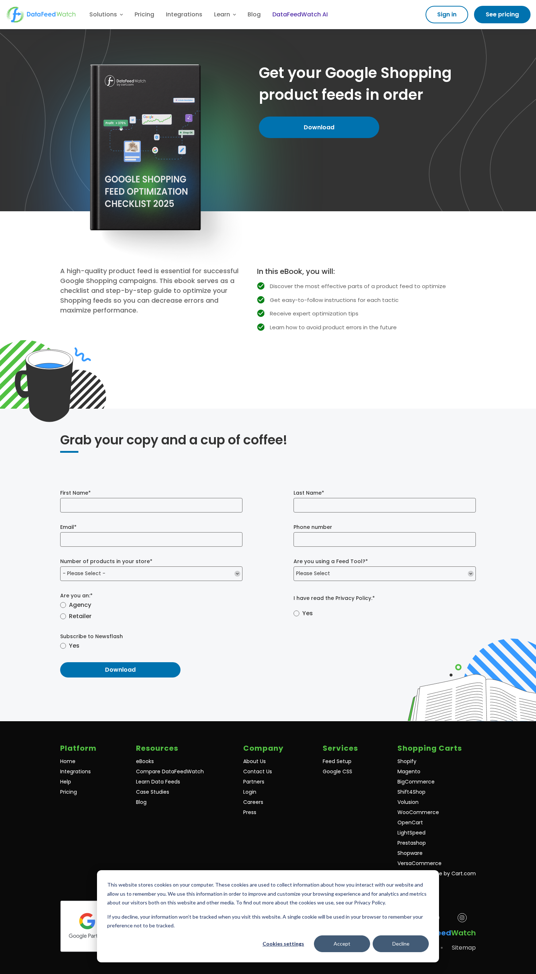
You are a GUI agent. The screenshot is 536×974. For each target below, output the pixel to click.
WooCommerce (418, 812)
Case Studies (152, 792)
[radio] (151, 605)
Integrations (184, 14)
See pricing (502, 14)
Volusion (408, 802)
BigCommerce (416, 781)
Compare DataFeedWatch (170, 771)
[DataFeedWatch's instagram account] (462, 917)
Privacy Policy (353, 598)
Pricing (144, 14)
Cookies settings (283, 943)
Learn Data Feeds (158, 781)
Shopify (406, 761)
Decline (400, 943)
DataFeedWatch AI (300, 14)
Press (249, 812)
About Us (254, 761)
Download (319, 127)
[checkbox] (151, 611)
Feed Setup (337, 761)
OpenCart (410, 822)
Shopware (410, 853)
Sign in (447, 14)
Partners (253, 781)
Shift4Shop (411, 792)
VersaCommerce (419, 863)
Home (67, 761)
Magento (408, 771)
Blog (254, 14)
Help (65, 781)
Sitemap (464, 947)
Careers (253, 802)
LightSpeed (411, 832)
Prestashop (411, 843)
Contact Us (257, 771)
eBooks (145, 761)
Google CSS (337, 771)
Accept (342, 943)
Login (249, 792)
